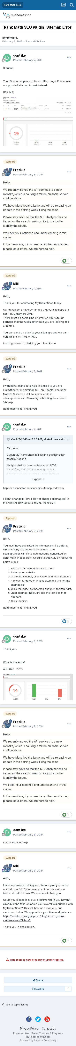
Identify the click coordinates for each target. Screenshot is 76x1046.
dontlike (11, 37)
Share (39, 980)
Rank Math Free (35, 41)
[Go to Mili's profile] (7, 286)
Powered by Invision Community (38, 1040)
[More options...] (69, 57)
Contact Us (49, 1028)
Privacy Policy (29, 1028)
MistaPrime (50, 439)
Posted (27, 59)
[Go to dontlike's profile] (7, 58)
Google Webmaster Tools (38, 568)
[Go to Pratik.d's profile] (7, 172)
